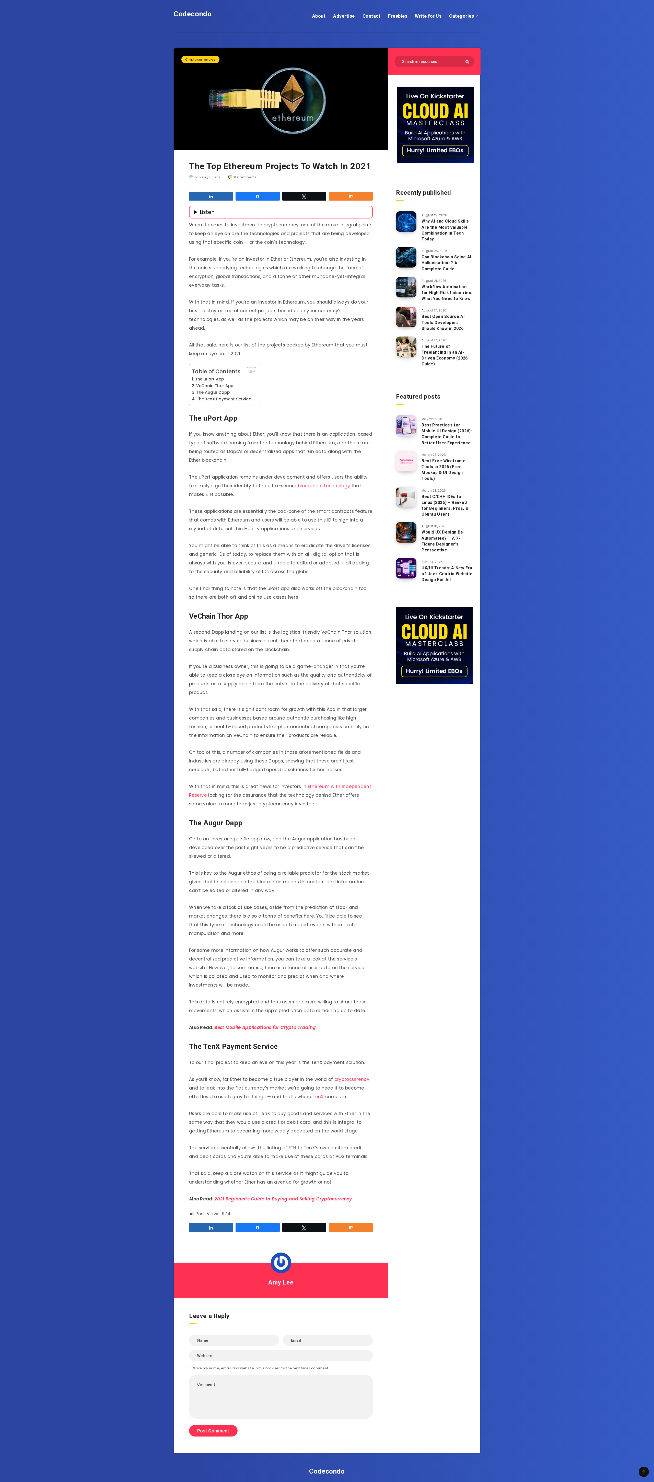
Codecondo (193, 14)
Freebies (397, 16)
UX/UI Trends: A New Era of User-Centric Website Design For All (447, 573)
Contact (372, 16)
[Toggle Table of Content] (249, 371)
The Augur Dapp (213, 392)
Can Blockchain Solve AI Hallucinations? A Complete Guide (446, 262)
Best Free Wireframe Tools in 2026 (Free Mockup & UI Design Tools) (443, 469)
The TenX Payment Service (224, 399)
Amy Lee (280, 1282)
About (319, 16)
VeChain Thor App (215, 385)
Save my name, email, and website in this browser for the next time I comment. (261, 1368)
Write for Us (428, 16)
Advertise (344, 16)
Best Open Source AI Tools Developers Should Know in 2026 (443, 322)
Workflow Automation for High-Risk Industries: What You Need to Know (447, 292)
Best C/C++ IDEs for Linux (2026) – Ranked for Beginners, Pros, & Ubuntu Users (445, 505)
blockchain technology (324, 486)
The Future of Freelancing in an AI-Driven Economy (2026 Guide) (445, 355)
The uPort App (209, 379)
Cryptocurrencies (200, 59)
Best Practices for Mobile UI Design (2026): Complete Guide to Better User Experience (447, 434)
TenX (318, 1097)
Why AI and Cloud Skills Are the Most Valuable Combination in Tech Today (445, 230)
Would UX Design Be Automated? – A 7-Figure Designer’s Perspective (442, 541)
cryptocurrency (351, 1079)
